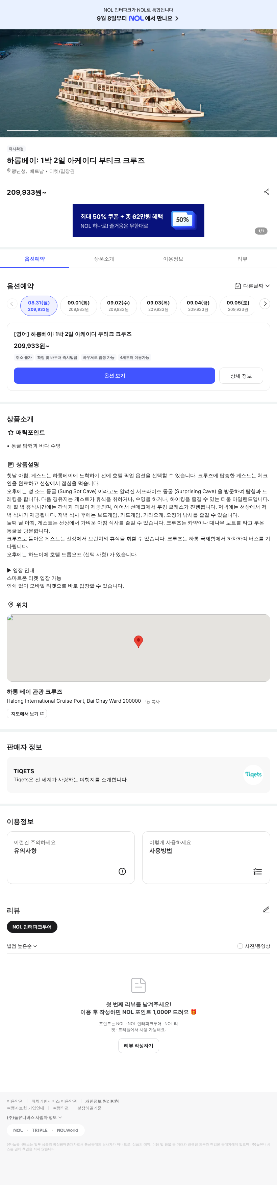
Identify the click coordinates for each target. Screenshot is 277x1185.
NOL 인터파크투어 (32, 927)
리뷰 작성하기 (138, 1045)
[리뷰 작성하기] (266, 910)
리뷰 (242, 258)
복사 (155, 701)
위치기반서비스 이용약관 (54, 1101)
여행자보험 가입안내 (25, 1107)
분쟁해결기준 (89, 1107)
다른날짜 (253, 285)
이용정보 (173, 258)
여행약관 (61, 1107)
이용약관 (15, 1101)
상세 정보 (241, 376)
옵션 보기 (114, 375)
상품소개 (104, 258)
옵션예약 (35, 258)
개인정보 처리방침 (102, 1101)
